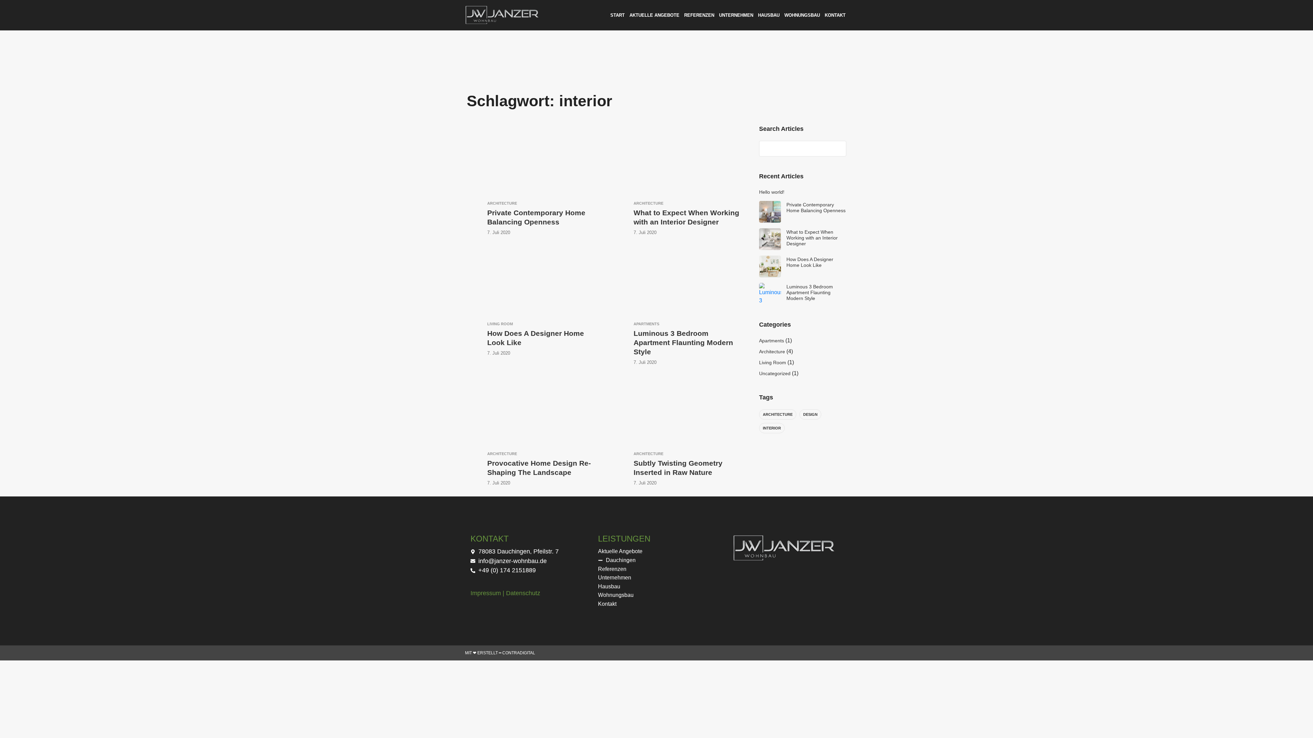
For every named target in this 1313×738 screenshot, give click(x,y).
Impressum (485, 593)
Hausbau (769, 15)
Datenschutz (523, 593)
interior (772, 428)
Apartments (771, 340)
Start (617, 15)
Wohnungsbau (802, 15)
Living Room (772, 362)
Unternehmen (736, 15)
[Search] (837, 148)
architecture (778, 414)
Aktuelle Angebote (654, 15)
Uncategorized (775, 373)
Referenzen (699, 15)
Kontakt (835, 15)
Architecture (772, 351)
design (810, 414)
